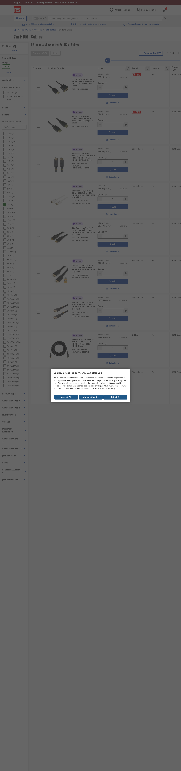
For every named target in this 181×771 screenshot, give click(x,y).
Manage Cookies (91, 397)
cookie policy (110, 388)
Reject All (115, 397)
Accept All (66, 397)
